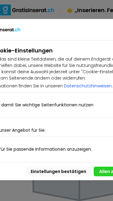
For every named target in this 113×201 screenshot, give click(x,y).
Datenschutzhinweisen (88, 86)
